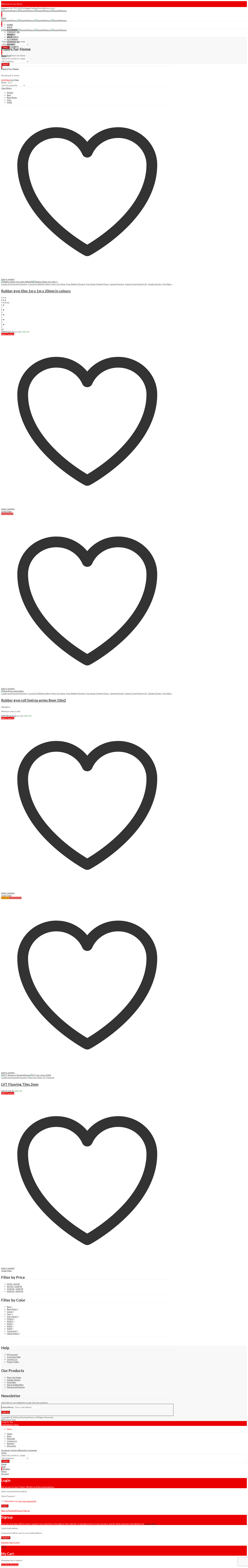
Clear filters (6, 88)
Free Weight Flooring (75, 284)
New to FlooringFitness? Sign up (15, 1510)
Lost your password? (27, 1501)
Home (3, 55)
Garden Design (154, 284)
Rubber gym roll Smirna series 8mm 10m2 (33, 700)
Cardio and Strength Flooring (14, 284)
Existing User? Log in (10, 1542)
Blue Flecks (12, 97)
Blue (9, 95)
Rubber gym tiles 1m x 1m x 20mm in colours (36, 291)
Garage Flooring (117, 284)
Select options (7, 334)
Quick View (6, 511)
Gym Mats (166, 284)
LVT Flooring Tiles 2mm (19, 1084)
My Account (12, 1354)
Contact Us (12, 1359)
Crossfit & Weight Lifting (39, 284)
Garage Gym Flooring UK (136, 284)
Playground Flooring (16, 1387)
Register (5, 1538)
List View (14, 80)
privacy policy (150, 1524)
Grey (9, 100)
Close (16, 1424)
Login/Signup (7, 1424)
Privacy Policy (13, 1362)
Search (5, 64)
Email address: (7, 1407)
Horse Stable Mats (15, 1384)
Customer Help (14, 1357)
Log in (4, 1506)
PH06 (9, 102)
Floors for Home (58, 284)
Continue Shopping (10, 1565)
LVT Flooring (48, 1077)
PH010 (10, 92)
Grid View (5, 80)
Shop (8, 55)
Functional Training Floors (97, 284)
